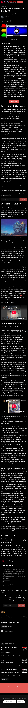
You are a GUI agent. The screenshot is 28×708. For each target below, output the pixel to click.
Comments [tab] (4, 626)
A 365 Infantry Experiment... (7, 662)
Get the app (20, 701)
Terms (16, 698)
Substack (7, 705)
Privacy (12, 698)
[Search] (25, 643)
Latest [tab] (6, 643)
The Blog (3, 6)
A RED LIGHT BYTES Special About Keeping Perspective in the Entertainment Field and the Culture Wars (10, 671)
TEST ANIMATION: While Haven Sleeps (10, 659)
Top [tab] (2, 643)
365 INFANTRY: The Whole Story (9, 648)
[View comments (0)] (7, 21)
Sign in (25, 2)
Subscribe (20, 2)
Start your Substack (10, 701)
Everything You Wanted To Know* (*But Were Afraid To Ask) (10, 651)
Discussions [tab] (11, 643)
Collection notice (22, 698)
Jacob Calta (7, 16)
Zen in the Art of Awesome (9, 669)
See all (4, 679)
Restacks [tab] (10, 626)
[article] (14, 652)
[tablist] (7, 626)
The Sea (21, 295)
